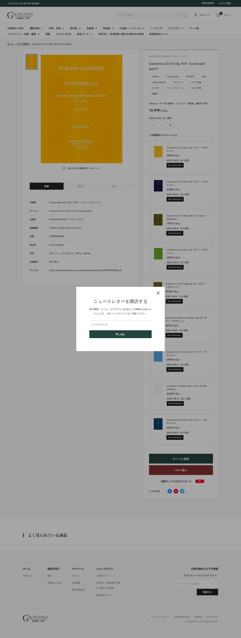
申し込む (120, 334)
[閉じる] (158, 293)
